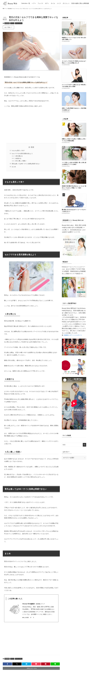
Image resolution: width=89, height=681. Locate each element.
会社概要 (26, 617)
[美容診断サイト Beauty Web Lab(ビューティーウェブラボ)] (74, 255)
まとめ (14, 166)
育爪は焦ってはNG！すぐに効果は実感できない (26, 163)
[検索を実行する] (84, 445)
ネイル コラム (18, 23)
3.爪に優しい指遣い (21, 161)
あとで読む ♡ (8, 27)
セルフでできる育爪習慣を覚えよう (22, 153)
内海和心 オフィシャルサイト (73, 335)
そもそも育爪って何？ (18, 150)
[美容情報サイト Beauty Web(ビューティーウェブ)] (10, 3)
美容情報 (7, 23)
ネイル (12, 23)
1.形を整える (19, 156)
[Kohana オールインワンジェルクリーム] (74, 297)
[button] (7, 663)
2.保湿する (18, 158)
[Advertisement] (31, 125)
